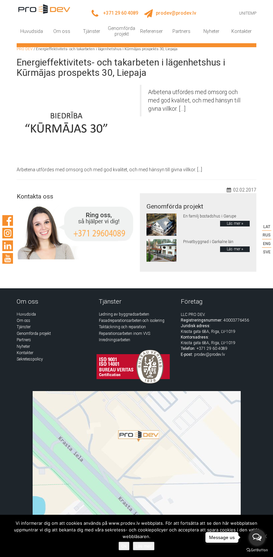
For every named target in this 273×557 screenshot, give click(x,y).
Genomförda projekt (121, 31)
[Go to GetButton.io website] (257, 550)
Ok (124, 546)
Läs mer (144, 546)
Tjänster (91, 31)
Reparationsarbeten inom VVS (124, 333)
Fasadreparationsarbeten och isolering (131, 320)
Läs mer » (235, 223)
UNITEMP (247, 13)
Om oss (61, 31)
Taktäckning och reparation (122, 327)
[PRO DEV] (44, 8)
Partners (181, 31)
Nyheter (211, 31)
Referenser (151, 31)
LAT (266, 226)
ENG (267, 243)
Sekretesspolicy (30, 359)
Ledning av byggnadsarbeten (124, 314)
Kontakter (241, 31)
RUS (267, 235)
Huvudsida (31, 31)
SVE (267, 251)
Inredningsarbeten (114, 340)
